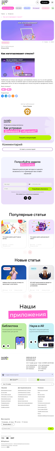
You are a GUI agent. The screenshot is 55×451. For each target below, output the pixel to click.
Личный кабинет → (8, 424)
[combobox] (29, 184)
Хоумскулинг (21, 398)
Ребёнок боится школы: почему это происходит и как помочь (13, 283)
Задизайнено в (4, 447)
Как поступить (41, 394)
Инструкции (36, 8)
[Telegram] (6, 96)
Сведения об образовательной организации (21, 443)
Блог (39, 392)
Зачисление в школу (6, 398)
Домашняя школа (5, 403)
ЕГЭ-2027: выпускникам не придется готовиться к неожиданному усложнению (40, 284)
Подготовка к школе (6, 394)
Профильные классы (23, 396)
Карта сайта (15, 445)
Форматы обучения (6, 400)
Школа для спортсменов (24, 405)
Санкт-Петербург (7, 384)
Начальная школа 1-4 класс (24, 390)
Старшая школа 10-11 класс (24, 394)
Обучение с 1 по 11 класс (7, 396)
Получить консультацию (27, 137)
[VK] (2, 96)
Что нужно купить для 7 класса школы (12, 237)
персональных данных (39, 192)
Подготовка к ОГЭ (42, 407)
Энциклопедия (41, 396)
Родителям (7, 223)
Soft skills (18, 8)
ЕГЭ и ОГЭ (27, 8)
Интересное (45, 8)
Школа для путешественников (25, 403)
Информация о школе (6, 390)
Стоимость (40, 398)
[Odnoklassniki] (13, 96)
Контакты (40, 400)
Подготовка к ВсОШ (42, 409)
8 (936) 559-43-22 (31, 359)
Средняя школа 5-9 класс (24, 392)
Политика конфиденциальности (7, 443)
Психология (7, 268)
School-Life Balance (8, 8)
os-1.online (40, 370)
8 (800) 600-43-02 (31, 357)
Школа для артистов (23, 400)
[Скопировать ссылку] (16, 96)
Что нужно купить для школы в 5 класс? (39, 237)
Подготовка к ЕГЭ (42, 405)
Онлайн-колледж (5, 407)
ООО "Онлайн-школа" (31, 363)
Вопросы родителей (43, 390)
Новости (33, 268)
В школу (44, 2)
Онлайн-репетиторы (43, 411)
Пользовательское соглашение (6, 445)
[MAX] (9, 96)
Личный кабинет (5, 405)
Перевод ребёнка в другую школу (46, 415)
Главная (3, 13)
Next (30, 252)
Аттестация (4, 392)
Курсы (39, 413)
